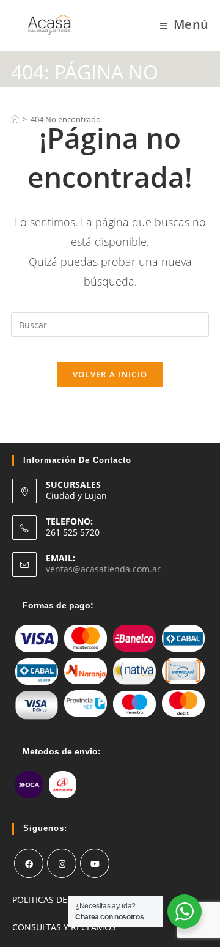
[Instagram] (61, 863)
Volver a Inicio (110, 374)
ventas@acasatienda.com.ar (103, 569)
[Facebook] (28, 863)
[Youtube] (94, 863)
